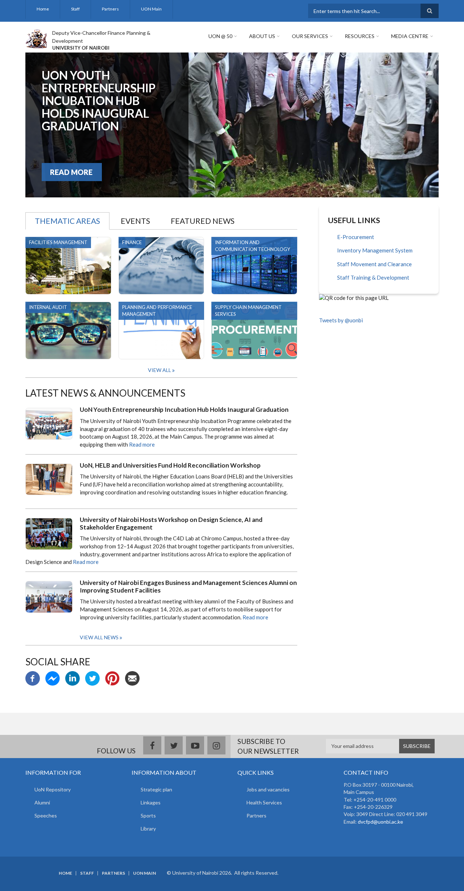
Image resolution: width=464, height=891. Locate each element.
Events (135, 220)
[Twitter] (92, 677)
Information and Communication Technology (252, 245)
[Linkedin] (72, 677)
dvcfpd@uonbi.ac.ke (380, 822)
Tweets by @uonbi (341, 320)
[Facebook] (32, 677)
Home (43, 9)
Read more (142, 444)
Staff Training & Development (373, 277)
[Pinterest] (112, 677)
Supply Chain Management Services (248, 310)
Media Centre (409, 36)
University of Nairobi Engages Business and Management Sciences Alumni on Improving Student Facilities (188, 586)
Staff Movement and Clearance (374, 264)
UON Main (151, 9)
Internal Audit (48, 307)
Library (148, 828)
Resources (359, 36)
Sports (148, 815)
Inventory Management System (375, 250)
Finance (132, 242)
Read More (71, 172)
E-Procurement (355, 237)
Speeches (45, 815)
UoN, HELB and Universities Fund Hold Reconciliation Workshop (170, 465)
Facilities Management (58, 242)
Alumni (42, 802)
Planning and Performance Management (157, 310)
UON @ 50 (220, 36)
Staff (75, 9)
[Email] (132, 677)
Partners (110, 9)
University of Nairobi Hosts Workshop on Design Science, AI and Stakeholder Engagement (171, 523)
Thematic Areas (67, 220)
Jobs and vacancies (268, 789)
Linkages (151, 802)
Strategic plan (156, 789)
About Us (262, 36)
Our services (310, 36)
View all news (99, 637)
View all (159, 370)
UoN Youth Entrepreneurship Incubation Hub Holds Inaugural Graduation (99, 100)
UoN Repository (52, 789)
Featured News (203, 220)
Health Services (264, 802)
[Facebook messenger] (52, 677)
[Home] (36, 37)
